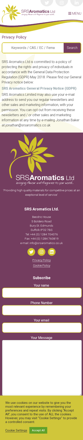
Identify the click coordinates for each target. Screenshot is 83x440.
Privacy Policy (41, 260)
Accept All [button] (38, 430)
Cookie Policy (41, 265)
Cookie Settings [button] (16, 430)
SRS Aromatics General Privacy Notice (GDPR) (39, 88)
